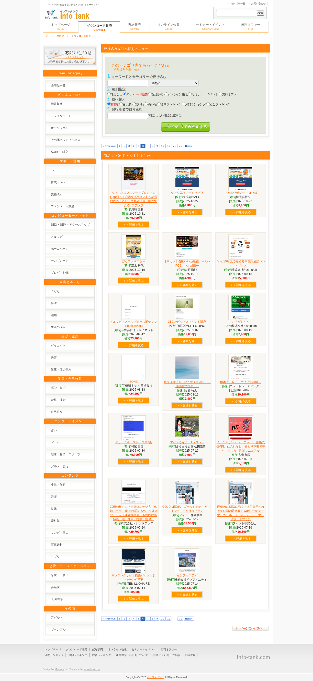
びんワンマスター (133, 261)
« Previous (109, 146)
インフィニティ (187, 575)
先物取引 (57, 194)
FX (53, 170)
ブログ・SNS (60, 272)
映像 (54, 508)
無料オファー (250, 26)
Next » (189, 146)
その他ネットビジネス (65, 140)
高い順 (152, 104)
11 (168, 146)
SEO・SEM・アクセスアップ (70, 224)
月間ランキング (195, 104)
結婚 (54, 315)
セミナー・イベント (210, 26)
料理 (54, 303)
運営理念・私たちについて (132, 655)
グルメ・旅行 (59, 466)
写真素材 (57, 544)
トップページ (60, 26)
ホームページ (59, 248)
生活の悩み (58, 327)
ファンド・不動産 (62, 206)
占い (54, 430)
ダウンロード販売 (81, 36)
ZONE (134, 382)
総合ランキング (220, 104)
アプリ (55, 556)
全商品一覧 (58, 85)
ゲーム (55, 442)
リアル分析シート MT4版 (187, 193)
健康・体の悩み (61, 369)
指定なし (116, 94)
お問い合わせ (258, 3)
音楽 (54, 496)
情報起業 (57, 104)
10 (162, 146)
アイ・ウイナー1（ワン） (187, 442)
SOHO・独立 (59, 152)
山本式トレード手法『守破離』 (240, 382)
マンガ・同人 (59, 532)
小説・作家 (58, 484)
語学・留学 (58, 388)
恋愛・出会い (59, 575)
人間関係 (57, 599)
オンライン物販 (168, 26)
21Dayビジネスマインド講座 (187, 321)
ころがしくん (240, 321)
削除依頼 (190, 655)
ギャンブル (58, 629)
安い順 (139, 104)
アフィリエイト (61, 116)
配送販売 (134, 26)
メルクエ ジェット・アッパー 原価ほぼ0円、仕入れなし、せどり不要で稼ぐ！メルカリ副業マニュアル (240, 446)
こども (55, 291)
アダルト (57, 617)
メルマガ (57, 236)
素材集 (55, 520)
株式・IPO (58, 182)
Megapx (59, 669)
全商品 (60, 36)
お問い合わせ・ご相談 (166, 655)
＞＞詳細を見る (133, 224)
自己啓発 (57, 412)
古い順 (127, 104)
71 (180, 146)
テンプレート (59, 260)
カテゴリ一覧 (238, 3)
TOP (46, 36)
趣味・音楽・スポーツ (65, 454)
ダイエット (58, 345)
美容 (54, 357)
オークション (59, 128)
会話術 (55, 587)
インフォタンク (155, 677)
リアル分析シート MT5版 (240, 193)
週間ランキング (171, 104)
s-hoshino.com (92, 669)
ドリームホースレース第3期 (133, 442)
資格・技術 (58, 400)
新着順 (115, 104)
